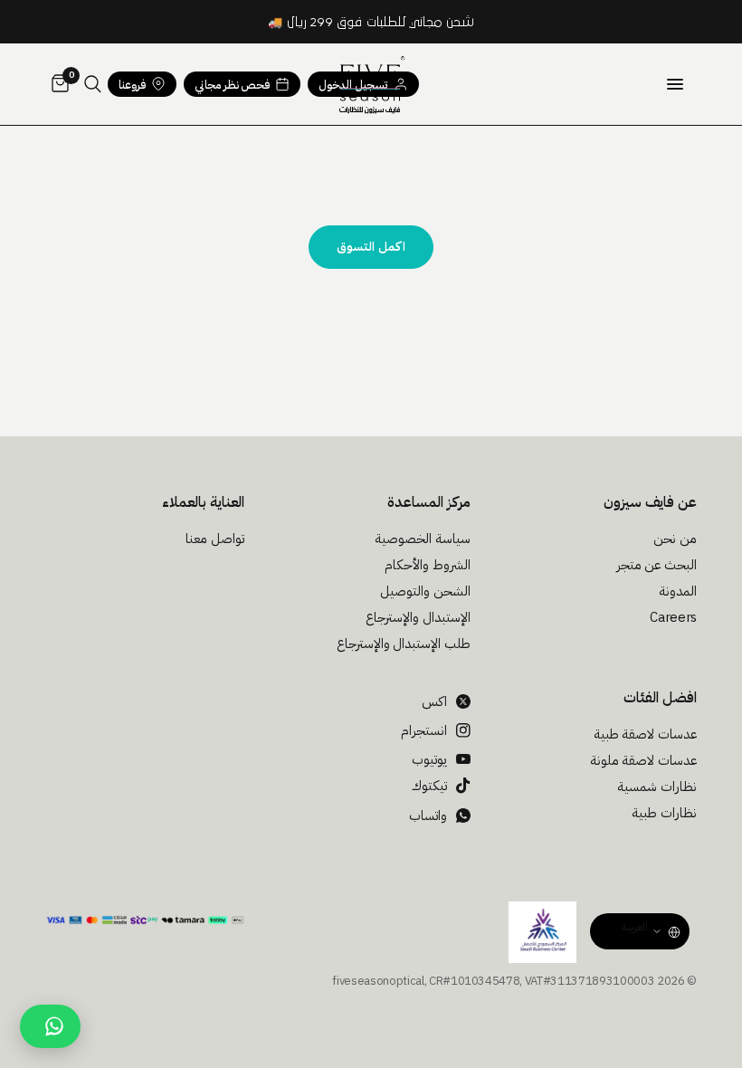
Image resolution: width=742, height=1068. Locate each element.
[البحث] (93, 84)
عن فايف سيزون (650, 502)
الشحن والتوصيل (425, 591)
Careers (673, 617)
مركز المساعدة (429, 502)
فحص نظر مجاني (232, 84)
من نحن (675, 538)
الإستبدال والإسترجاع (418, 617)
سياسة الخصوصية (423, 538)
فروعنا (132, 84)
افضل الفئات (660, 698)
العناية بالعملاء (203, 502)
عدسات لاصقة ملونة (643, 760)
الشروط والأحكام (428, 565)
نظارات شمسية (657, 786)
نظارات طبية (664, 813)
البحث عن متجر (656, 565)
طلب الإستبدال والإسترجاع (404, 643)
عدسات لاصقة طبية (645, 734)
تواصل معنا (215, 538)
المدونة (678, 591)
